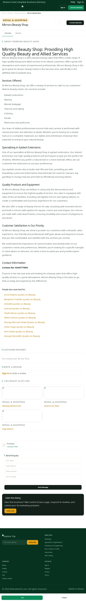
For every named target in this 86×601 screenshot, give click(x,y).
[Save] (57, 22)
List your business (76, 8)
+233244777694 (12, 447)
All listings (48, 539)
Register (47, 568)
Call (22, 598)
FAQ (3, 575)
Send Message (43, 487)
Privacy (47, 572)
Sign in (80, 2)
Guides (4, 568)
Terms (47, 575)
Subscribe (32, 542)
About (4, 565)
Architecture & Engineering (54, 546)
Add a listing (49, 556)
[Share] (63, 22)
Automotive (48, 552)
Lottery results (7, 578)
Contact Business (75, 23)
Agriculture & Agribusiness (53, 542)
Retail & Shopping (20, 13)
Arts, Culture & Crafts (52, 549)
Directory (10, 13)
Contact (64, 598)
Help (72, 1)
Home (4, 13)
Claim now (10, 511)
